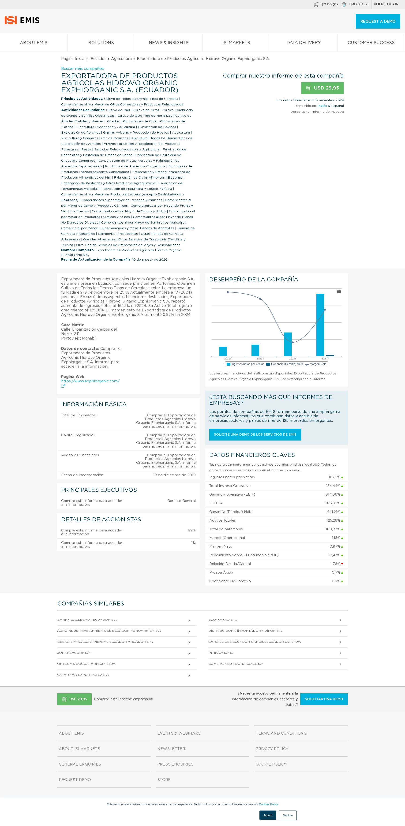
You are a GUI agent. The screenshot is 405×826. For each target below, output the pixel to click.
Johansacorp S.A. (74, 652)
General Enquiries (80, 764)
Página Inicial (73, 59)
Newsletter (171, 749)
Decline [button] (288, 815)
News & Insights (168, 43)
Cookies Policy (268, 804)
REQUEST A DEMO (378, 21)
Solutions (101, 43)
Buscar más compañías (82, 69)
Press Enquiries (175, 764)
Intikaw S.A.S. (220, 652)
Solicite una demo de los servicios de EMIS (255, 434)
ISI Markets (236, 43)
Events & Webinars (179, 733)
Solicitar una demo (324, 699)
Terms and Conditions (281, 733)
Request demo (75, 780)
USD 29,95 (325, 88)
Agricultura (121, 59)
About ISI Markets (79, 749)
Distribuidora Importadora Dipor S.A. (245, 630)
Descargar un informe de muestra (317, 111)
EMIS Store (359, 4)
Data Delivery (304, 43)
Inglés (322, 106)
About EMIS (33, 43)
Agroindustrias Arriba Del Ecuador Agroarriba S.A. (109, 630)
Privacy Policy (272, 749)
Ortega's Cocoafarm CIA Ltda (86, 663)
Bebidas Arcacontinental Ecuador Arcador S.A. (105, 641)
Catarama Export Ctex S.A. (83, 674)
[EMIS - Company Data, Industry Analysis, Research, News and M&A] (23, 23)
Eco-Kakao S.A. (222, 619)
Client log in (386, 4)
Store (164, 780)
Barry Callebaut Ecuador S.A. (87, 619)
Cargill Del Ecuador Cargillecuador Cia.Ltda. (254, 641)
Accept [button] (267, 815)
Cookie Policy (271, 764)
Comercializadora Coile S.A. (236, 663)
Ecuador (98, 59)
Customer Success (371, 43)
